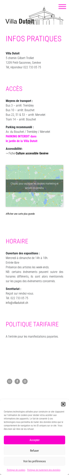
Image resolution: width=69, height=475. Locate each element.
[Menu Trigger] (62, 7)
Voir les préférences (34, 461)
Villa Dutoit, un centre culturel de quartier (34, 15)
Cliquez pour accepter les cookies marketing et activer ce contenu (34, 186)
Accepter (35, 440)
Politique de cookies (16, 470)
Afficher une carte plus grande (20, 213)
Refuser (34, 450)
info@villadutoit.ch (17, 303)
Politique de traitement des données (43, 470)
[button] (63, 404)
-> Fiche (27, 153)
